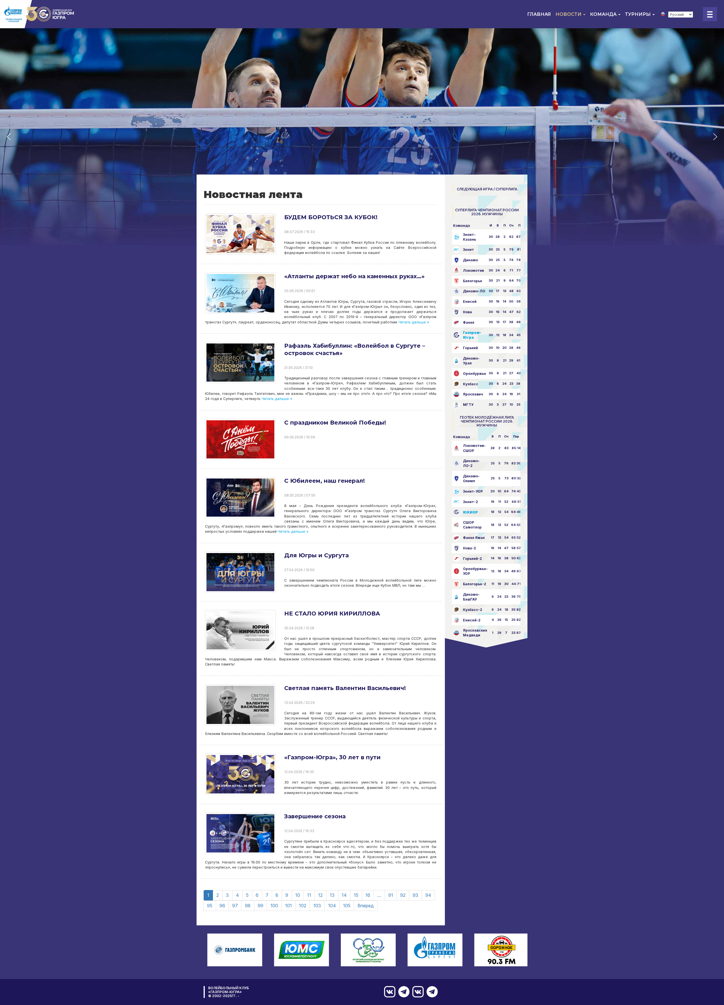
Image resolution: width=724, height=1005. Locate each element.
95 (209, 905)
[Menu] (710, 14)
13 (332, 895)
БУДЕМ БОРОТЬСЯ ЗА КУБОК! (331, 217)
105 (346, 905)
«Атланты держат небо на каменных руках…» (354, 276)
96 (222, 905)
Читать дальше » (413, 322)
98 (248, 905)
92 (403, 895)
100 (274, 905)
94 (428, 895)
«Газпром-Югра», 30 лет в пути (332, 757)
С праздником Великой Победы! (335, 422)
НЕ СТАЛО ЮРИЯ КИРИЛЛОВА (332, 613)
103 (317, 905)
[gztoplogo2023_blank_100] (39, 14)
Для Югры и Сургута (316, 555)
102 (302, 905)
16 (367, 895)
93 (415, 895)
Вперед (365, 905)
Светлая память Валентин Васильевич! (345, 688)
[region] (362, 136)
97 (235, 905)
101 (288, 905)
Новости (569, 14)
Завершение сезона (315, 816)
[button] (8, 136)
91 (390, 895)
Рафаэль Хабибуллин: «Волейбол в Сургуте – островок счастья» (354, 349)
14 (344, 895)
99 (260, 905)
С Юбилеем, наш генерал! (324, 480)
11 (309, 895)
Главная (539, 14)
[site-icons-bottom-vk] (417, 991)
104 (332, 905)
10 (297, 895)
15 (356, 895)
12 (320, 895)
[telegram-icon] (431, 991)
